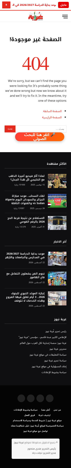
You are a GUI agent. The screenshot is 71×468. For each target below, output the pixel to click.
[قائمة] (65, 16)
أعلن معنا (45, 410)
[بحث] (5, 16)
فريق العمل (29, 415)
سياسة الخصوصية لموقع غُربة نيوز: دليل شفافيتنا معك (37, 426)
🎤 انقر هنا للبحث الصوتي (39, 136)
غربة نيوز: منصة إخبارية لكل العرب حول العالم (43, 343)
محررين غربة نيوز (58, 349)
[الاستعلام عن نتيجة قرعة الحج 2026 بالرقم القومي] (57, 223)
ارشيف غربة (44, 415)
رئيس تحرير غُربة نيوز (56, 331)
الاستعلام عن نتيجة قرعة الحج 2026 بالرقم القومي (26, 220)
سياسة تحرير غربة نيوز (55, 360)
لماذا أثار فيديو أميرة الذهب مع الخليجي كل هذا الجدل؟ (27, 178)
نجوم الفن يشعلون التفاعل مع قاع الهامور (25, 275)
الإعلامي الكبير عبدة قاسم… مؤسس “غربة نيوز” (42, 337)
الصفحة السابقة (52, 111)
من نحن (57, 410)
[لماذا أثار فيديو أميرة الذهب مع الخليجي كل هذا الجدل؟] (57, 181)
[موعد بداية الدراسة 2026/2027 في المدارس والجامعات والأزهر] (57, 259)
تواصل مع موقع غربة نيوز (35, 431)
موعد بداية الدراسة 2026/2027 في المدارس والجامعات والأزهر (25, 255)
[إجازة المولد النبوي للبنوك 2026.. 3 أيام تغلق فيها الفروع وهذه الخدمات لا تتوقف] (57, 298)
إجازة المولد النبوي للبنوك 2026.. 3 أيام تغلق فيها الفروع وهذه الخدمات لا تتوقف (25, 297)
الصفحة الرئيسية (52, 117)
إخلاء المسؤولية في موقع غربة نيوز (49, 366)
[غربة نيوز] (35, 16)
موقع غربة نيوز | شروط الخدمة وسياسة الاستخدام (37, 420)
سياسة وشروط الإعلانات (54, 372)
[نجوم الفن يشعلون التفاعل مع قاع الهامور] (57, 279)
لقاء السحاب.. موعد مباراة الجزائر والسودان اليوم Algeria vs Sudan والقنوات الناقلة (25, 199)
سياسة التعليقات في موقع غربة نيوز (48, 354)
